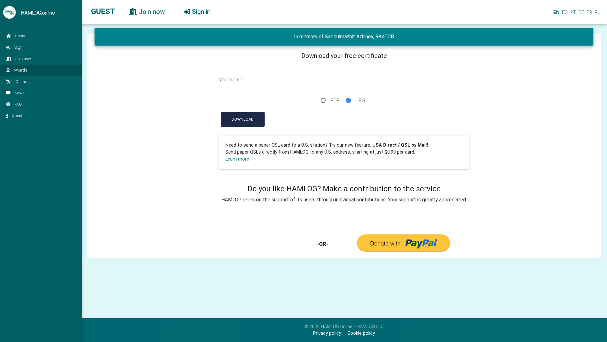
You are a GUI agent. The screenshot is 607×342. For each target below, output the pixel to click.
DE (580, 12)
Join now (23, 58)
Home (20, 36)
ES (564, 12)
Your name (230, 80)
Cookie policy (361, 333)
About (17, 115)
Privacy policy (327, 333)
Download (243, 119)
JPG (360, 101)
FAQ (18, 104)
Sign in (21, 47)
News (20, 93)
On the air (23, 81)
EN (556, 12)
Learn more (237, 159)
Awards (20, 70)
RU (597, 12)
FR (589, 12)
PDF (335, 101)
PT (572, 12)
